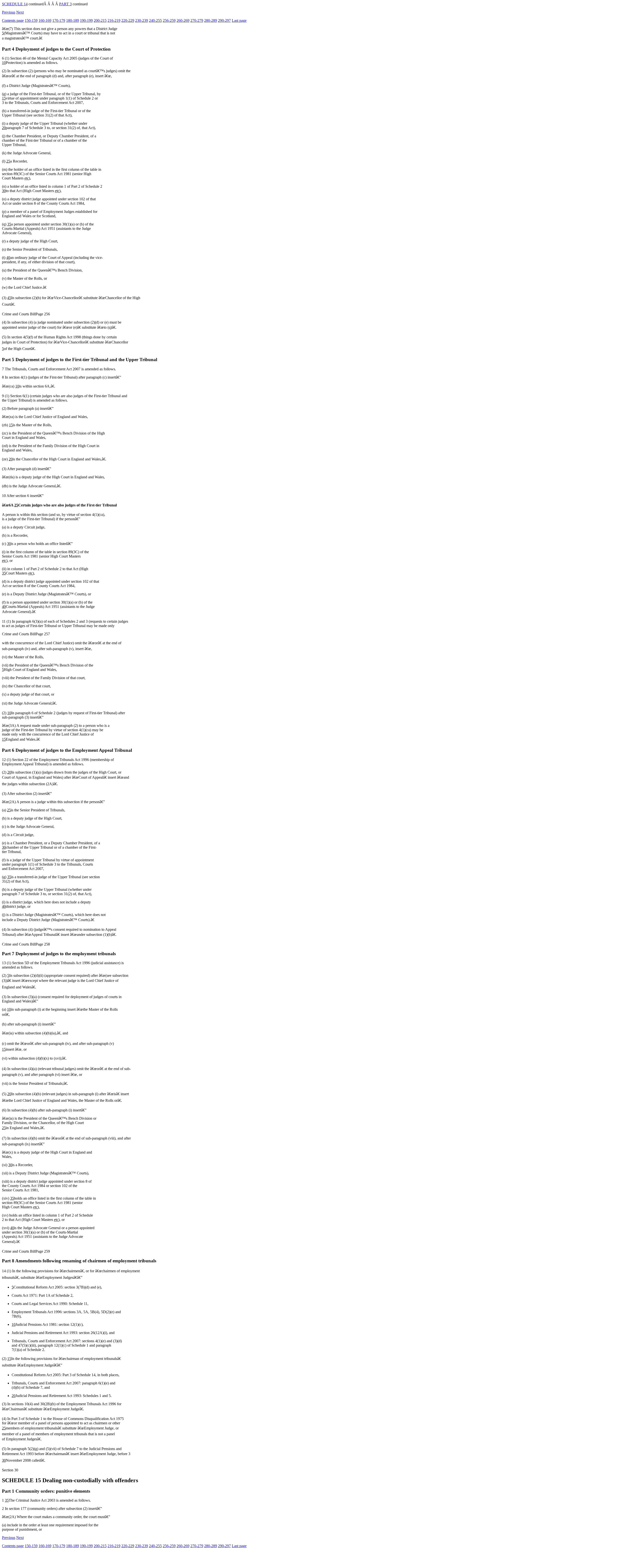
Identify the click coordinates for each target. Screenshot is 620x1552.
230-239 (141, 20)
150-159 (31, 20)
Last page (239, 20)
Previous (8, 12)
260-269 (183, 20)
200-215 (100, 20)
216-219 (114, 20)
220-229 (127, 20)
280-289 (210, 20)
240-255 (155, 20)
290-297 (224, 20)
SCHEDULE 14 (15, 4)
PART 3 (65, 4)
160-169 (45, 20)
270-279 (196, 20)
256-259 (169, 20)
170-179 (58, 20)
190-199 (86, 20)
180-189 (72, 20)
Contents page (13, 20)
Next (20, 12)
